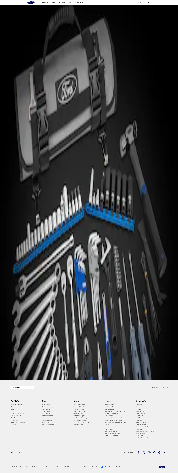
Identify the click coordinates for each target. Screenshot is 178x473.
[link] (28, 467)
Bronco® (155, 388)
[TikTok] (164, 452)
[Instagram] (154, 452)
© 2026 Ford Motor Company (17, 467)
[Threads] (159, 452)
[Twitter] (144, 452)
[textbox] (22, 387)
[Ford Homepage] (161, 467)
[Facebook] (139, 452)
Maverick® (164, 388)
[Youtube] (149, 452)
